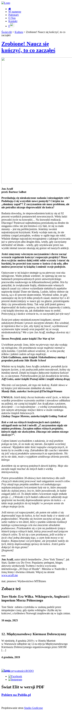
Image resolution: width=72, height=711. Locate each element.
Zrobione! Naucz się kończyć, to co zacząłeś (28, 47)
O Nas (12, 17)
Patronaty (13, 14)
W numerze (14, 11)
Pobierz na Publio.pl (16, 695)
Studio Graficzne (33, 707)
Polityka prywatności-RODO (17, 670)
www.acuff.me (9, 575)
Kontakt (12, 21)
